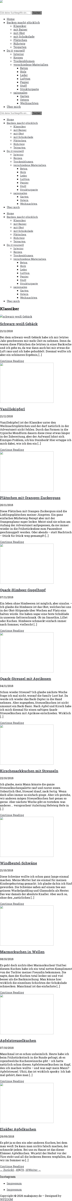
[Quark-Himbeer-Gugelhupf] (27, 582)
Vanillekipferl (12, 409)
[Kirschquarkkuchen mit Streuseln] (27, 763)
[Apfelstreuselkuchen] (27, 1033)
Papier (24, 82)
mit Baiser (20, 29)
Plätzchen (20, 40)
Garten (24, 96)
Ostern (24, 99)
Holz (23, 71)
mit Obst (19, 33)
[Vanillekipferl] (27, 401)
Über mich (14, 106)
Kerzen (18, 57)
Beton (24, 68)
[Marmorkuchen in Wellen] (27, 944)
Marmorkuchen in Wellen (22, 952)
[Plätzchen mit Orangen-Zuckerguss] (27, 490)
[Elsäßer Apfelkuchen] (27, 1122)
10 (27, 1170)
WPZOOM (6, 1199)
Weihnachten (29, 103)
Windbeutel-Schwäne (18, 863)
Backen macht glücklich (23, 22)
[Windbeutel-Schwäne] (27, 856)
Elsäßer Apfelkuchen (18, 1129)
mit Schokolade (23, 36)
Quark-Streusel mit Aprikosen (25, 678)
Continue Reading (12, 361)
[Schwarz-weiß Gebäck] (16, 316)
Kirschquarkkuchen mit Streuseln (29, 771)
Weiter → (34, 1170)
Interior (18, 54)
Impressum (14, 1183)
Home (11, 19)
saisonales (20, 92)
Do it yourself (16, 50)
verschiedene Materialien (30, 64)
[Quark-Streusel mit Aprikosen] (27, 671)
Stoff (23, 85)
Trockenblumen (24, 61)
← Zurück (6, 1170)
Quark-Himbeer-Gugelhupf (23, 590)
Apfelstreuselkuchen (18, 1040)
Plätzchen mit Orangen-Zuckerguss (30, 498)
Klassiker (19, 26)
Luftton (25, 78)
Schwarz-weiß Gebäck (19, 324)
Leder (24, 75)
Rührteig (19, 43)
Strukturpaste (29, 89)
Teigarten (19, 47)
